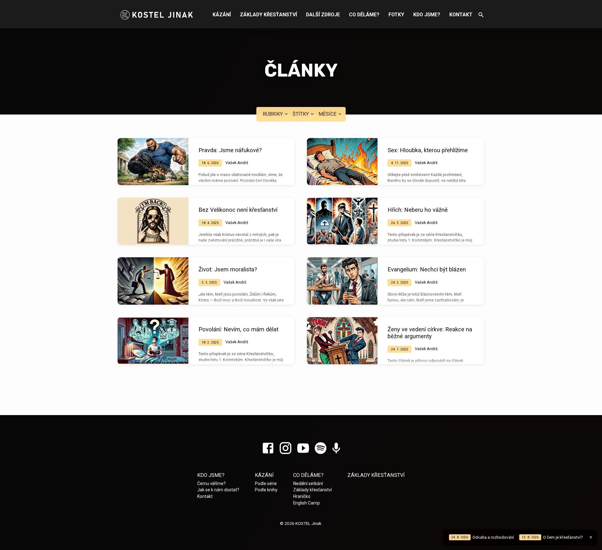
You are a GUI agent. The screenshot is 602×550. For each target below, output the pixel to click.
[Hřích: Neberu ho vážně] (342, 221)
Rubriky (273, 114)
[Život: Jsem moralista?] (153, 280)
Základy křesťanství (268, 15)
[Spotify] (321, 448)
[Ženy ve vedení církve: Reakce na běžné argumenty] (342, 340)
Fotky (396, 15)
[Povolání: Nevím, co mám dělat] (153, 340)
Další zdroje (323, 15)
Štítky (301, 114)
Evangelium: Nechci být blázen (427, 269)
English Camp (306, 502)
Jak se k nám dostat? (218, 489)
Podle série (266, 483)
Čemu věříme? (211, 483)
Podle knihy (266, 489)
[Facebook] (268, 448)
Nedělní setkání (308, 483)
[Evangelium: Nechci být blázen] (342, 280)
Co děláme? (364, 15)
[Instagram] (285, 448)
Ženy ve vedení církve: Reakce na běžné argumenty (430, 332)
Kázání (222, 15)
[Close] (591, 537)
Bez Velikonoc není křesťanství (237, 209)
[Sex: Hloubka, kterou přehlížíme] (342, 161)
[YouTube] (303, 448)
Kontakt (461, 15)
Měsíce (328, 114)
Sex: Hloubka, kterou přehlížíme (428, 150)
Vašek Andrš (236, 162)
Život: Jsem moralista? (227, 269)
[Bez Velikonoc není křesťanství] (153, 221)
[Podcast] (336, 449)
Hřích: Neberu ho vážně (418, 209)
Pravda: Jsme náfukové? (230, 150)
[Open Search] (481, 15)
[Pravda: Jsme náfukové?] (153, 161)
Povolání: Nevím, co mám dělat (238, 329)
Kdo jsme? (426, 15)
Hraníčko (301, 496)
